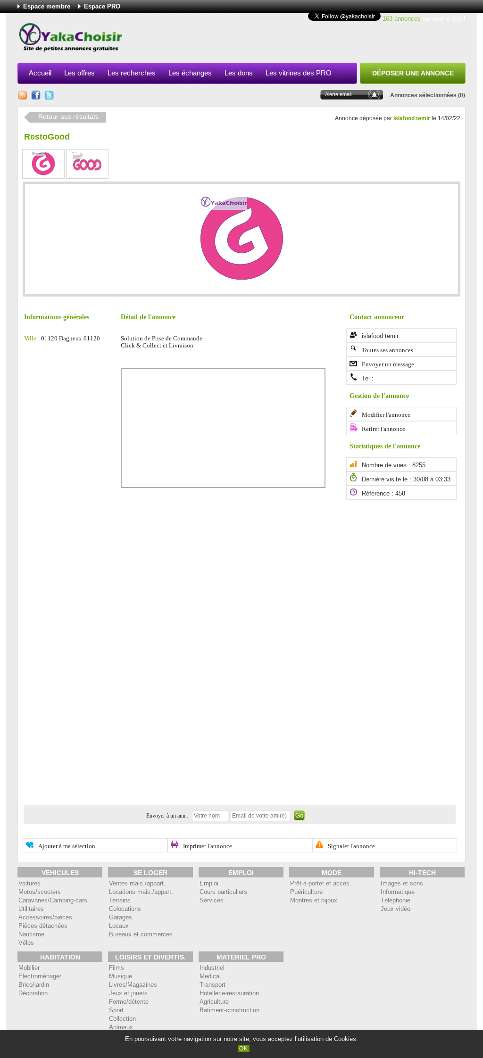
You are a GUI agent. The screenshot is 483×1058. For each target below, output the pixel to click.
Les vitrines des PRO (299, 73)
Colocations (125, 908)
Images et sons (402, 883)
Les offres (79, 73)
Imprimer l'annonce (207, 846)
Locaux (119, 925)
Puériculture (306, 891)
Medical (210, 976)
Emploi (209, 883)
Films (116, 967)
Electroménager (39, 976)
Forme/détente (129, 1001)
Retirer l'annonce (383, 429)
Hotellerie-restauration (229, 993)
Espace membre (46, 6)
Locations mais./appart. (141, 891)
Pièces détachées (42, 925)
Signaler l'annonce (351, 846)
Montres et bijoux (313, 900)
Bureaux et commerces (141, 934)
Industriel (212, 967)
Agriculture (214, 1001)
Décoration (33, 993)
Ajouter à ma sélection (66, 846)
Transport (212, 984)
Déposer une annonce (413, 73)
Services (212, 900)
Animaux (121, 1027)
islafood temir (411, 118)
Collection (122, 1018)
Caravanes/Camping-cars (52, 900)
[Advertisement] (294, 39)
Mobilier (29, 967)
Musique (120, 976)
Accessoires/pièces (45, 917)
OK (243, 1048)
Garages (120, 917)
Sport (116, 1010)
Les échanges (190, 73)
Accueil (40, 73)
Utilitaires (31, 908)
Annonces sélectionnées (423, 95)
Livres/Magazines (133, 984)
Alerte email (338, 94)
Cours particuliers (223, 891)
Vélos (26, 942)
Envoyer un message (388, 364)
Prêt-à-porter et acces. (320, 883)
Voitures (29, 883)
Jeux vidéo (395, 908)
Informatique (398, 891)
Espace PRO (102, 6)
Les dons (239, 73)
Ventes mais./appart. (137, 883)
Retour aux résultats (68, 116)
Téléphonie (395, 900)
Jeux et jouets (128, 993)
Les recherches (132, 73)
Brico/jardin (33, 984)
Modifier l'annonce (386, 415)
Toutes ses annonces (387, 350)
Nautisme (31, 934)
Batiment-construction (229, 1010)
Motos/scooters (39, 891)
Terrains (120, 900)
